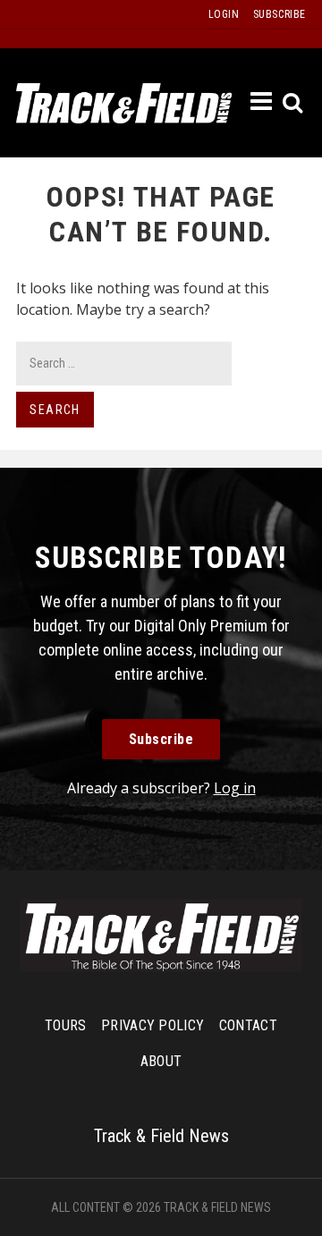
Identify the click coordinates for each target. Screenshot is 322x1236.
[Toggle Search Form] (294, 103)
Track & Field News (124, 103)
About (161, 1061)
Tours (66, 1025)
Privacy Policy (152, 1025)
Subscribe (161, 739)
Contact (248, 1025)
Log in (235, 788)
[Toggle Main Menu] (262, 101)
